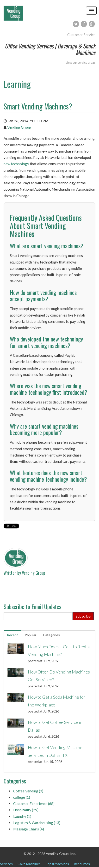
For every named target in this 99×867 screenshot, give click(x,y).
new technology (16, 164)
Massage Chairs (28, 829)
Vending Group (19, 127)
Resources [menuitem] (82, 864)
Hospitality (25, 810)
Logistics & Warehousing (36, 823)
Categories (51, 635)
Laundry (22, 816)
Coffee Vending (28, 791)
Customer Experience (34, 803)
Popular (30, 635)
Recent (12, 635)
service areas (86, 62)
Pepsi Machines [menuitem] (57, 864)
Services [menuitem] (6, 864)
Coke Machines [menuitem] (29, 864)
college (21, 797)
